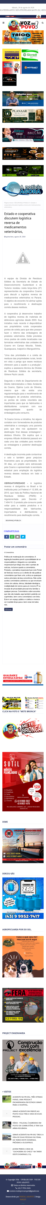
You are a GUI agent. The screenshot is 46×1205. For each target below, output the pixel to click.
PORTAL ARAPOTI (26, 1195)
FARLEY (23, 1198)
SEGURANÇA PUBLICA (22, 201)
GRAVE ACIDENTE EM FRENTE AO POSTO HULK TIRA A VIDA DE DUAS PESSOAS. (27, 1112)
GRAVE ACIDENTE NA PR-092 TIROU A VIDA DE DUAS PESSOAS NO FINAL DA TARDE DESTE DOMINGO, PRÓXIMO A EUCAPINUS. (28, 1137)
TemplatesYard (23, 1202)
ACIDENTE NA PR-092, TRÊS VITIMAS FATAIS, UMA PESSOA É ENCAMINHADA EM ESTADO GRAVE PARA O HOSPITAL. (27, 1099)
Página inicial (8, 201)
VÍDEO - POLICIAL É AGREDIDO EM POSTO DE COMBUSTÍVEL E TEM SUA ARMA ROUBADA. (28, 1124)
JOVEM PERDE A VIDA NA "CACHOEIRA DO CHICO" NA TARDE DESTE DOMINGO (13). (27, 1150)
